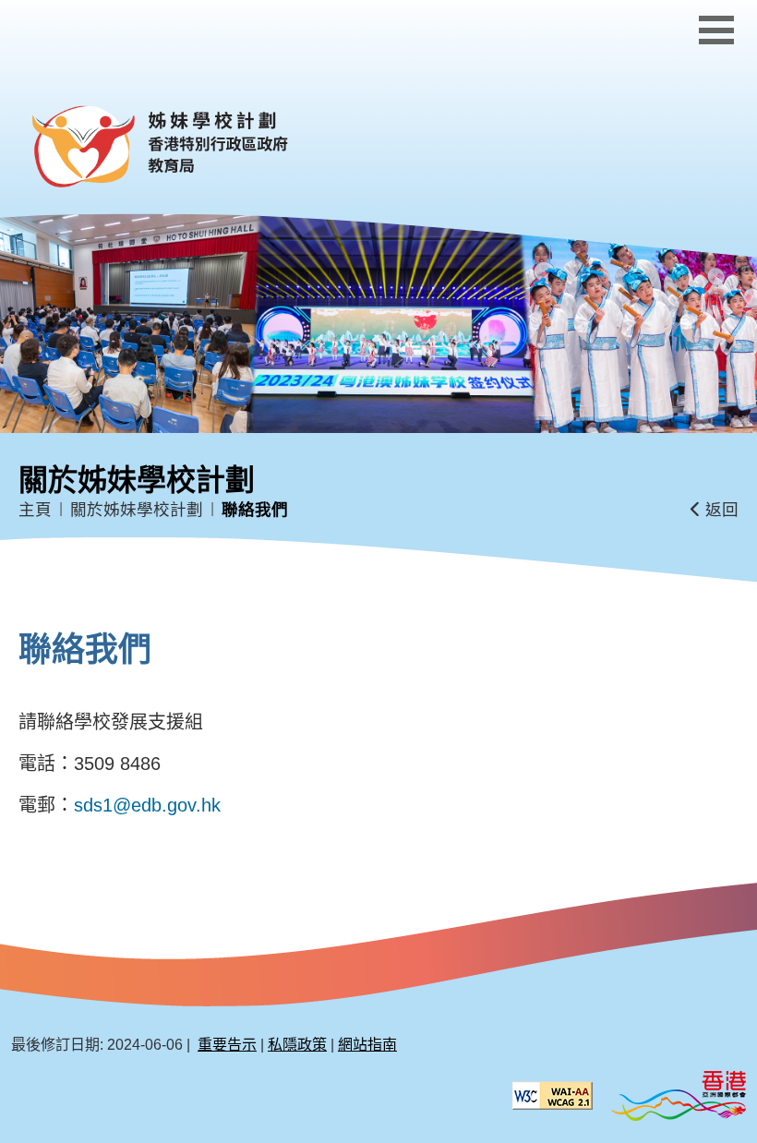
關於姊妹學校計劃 (136, 509)
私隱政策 (297, 1045)
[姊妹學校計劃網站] (199, 147)
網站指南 (367, 1045)
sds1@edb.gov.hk (147, 805)
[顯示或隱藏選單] (716, 29)
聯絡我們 (255, 509)
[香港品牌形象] (678, 1094)
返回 (720, 509)
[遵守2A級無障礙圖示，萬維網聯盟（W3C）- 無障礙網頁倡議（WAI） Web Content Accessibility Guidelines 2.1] (552, 1094)
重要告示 (227, 1045)
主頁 (35, 509)
